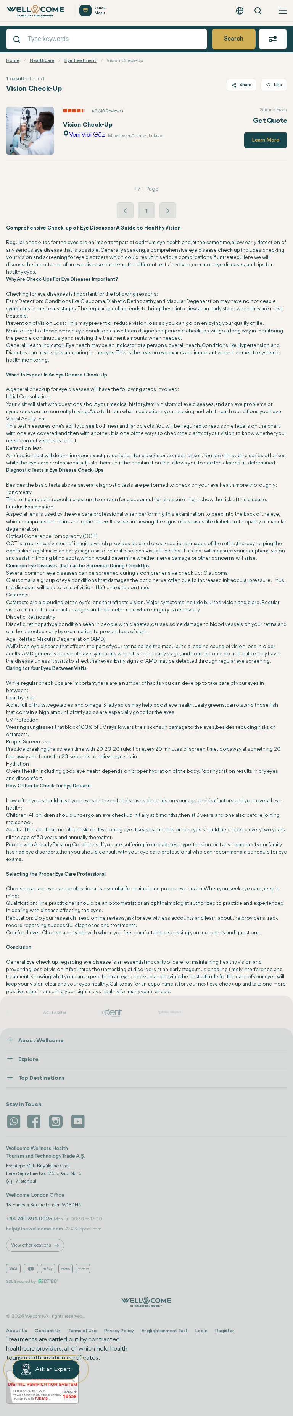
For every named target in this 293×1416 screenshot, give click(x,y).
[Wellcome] (36, 11)
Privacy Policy (119, 1330)
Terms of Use (82, 1330)
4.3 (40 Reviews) (107, 111)
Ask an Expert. (53, 1369)
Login (201, 1330)
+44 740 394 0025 (29, 1219)
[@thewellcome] (77, 1121)
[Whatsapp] (13, 1121)
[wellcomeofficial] (35, 1121)
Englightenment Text (165, 1330)
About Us (16, 1330)
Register (224, 1330)
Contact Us (48, 1330)
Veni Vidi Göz (87, 135)
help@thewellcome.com (34, 1229)
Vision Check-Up (88, 125)
